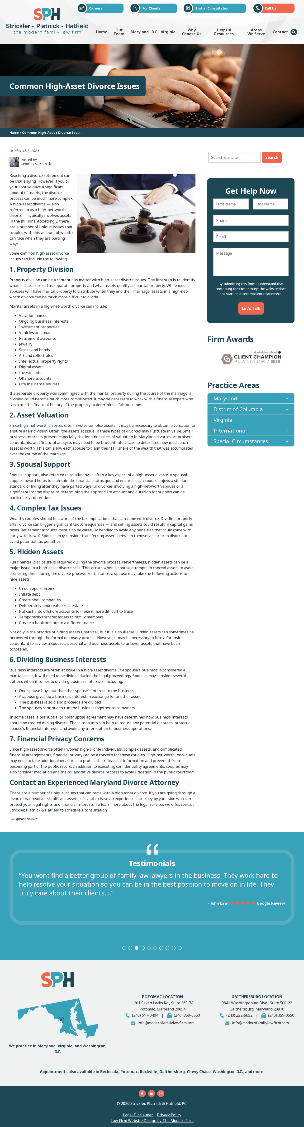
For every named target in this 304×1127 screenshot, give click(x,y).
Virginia (168, 31)
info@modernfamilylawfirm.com (166, 1022)
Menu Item (294, 32)
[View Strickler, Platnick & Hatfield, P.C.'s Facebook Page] (143, 1093)
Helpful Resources (224, 31)
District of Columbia (238, 409)
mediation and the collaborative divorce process (77, 772)
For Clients (151, 8)
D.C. (155, 31)
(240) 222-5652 (239, 1015)
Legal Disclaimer (138, 1114)
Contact (280, 31)
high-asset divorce (52, 253)
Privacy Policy (169, 1114)
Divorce (32, 818)
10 (180, 948)
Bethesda (109, 1071)
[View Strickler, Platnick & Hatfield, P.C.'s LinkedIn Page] (152, 1093)
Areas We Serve (256, 31)
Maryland (140, 31)
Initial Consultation (212, 8)
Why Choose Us (191, 31)
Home (101, 31)
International (230, 430)
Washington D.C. (228, 1071)
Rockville (148, 1071)
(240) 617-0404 (145, 1015)
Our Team (119, 31)
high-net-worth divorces (41, 425)
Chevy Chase (199, 1071)
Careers (95, 8)
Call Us (270, 8)
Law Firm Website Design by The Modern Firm (152, 1120)
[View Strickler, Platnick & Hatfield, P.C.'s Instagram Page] (161, 1093)
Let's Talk (251, 308)
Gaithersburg (172, 1071)
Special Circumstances (241, 441)
